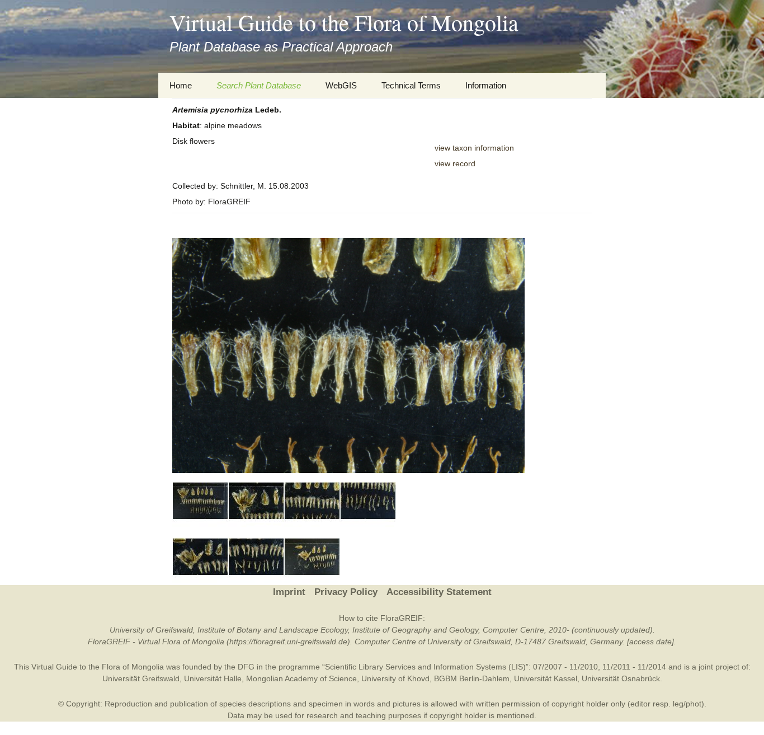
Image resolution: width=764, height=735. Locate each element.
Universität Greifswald (141, 678)
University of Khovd (395, 678)
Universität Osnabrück (621, 678)
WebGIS (341, 85)
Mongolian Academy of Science (301, 678)
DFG (246, 666)
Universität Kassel (545, 678)
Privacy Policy (346, 592)
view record (455, 163)
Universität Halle (213, 678)
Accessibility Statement (439, 592)
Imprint (289, 592)
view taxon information (474, 147)
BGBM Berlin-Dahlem (472, 678)
